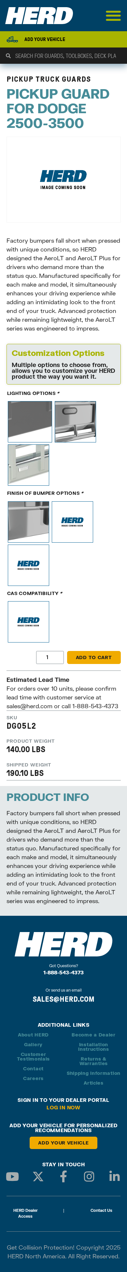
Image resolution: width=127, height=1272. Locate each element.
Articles (94, 1083)
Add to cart (94, 657)
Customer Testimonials (33, 1056)
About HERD (33, 1034)
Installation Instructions (93, 1047)
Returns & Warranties (93, 1061)
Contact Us (101, 1210)
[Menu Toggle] (113, 15)
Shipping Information (93, 1073)
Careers (33, 1078)
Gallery (33, 1044)
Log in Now (63, 1107)
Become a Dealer (94, 1034)
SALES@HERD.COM (63, 999)
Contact (33, 1068)
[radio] (30, 421)
